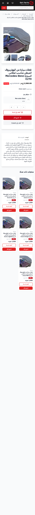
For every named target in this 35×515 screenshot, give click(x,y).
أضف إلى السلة (16, 112)
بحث (4, 8)
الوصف (27, 137)
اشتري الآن (16, 118)
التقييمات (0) (21, 137)
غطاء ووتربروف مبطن (28, 16)
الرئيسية (31, 14)
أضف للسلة (26, 206)
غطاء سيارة (7, 14)
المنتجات (24, 14)
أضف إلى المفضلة (16, 123)
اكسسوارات (16, 14)
